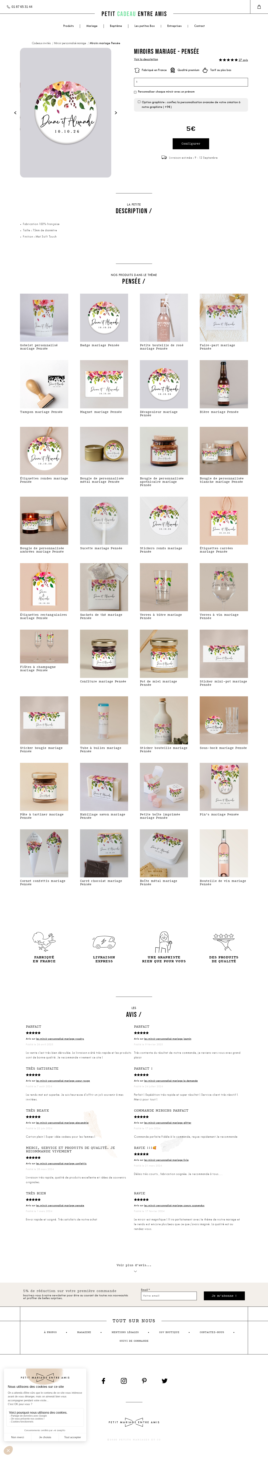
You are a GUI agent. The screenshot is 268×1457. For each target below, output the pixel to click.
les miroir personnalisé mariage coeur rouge (63, 1081)
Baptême (116, 26)
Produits (68, 26)
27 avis (243, 60)
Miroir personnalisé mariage (70, 43)
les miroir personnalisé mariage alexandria (62, 1123)
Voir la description (146, 59)
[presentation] (15, 113)
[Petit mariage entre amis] (134, 14)
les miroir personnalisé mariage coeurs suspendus (174, 1205)
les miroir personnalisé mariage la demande (171, 1081)
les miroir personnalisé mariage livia (166, 1160)
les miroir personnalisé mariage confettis (61, 1163)
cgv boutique (169, 1332)
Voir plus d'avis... (134, 1265)
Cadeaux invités (41, 43)
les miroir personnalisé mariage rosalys (60, 1039)
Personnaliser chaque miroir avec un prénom (166, 92)
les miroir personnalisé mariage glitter (167, 1123)
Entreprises (174, 26)
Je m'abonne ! (224, 1296)
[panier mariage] (259, 7)
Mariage (92, 26)
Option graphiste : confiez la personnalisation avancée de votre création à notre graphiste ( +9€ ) (191, 104)
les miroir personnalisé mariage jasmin (167, 1039)
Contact (199, 26)
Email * (145, 1290)
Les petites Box (145, 26)
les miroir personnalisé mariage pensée (60, 1205)
